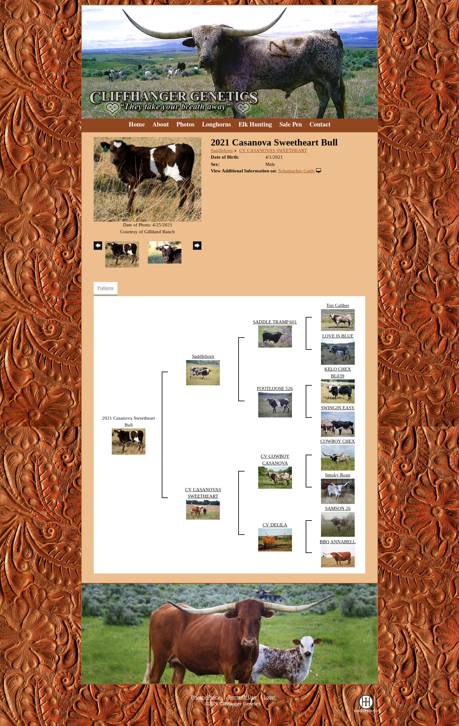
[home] (229, 59)
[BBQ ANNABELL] (338, 555)
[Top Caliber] (338, 319)
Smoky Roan (337, 474)
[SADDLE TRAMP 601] (275, 335)
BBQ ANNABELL (338, 541)
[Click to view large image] (147, 178)
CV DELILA (275, 524)
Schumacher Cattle (296, 170)
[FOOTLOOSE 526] (275, 404)
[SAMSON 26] (338, 523)
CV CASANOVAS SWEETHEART (273, 150)
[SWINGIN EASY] (338, 423)
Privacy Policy (205, 697)
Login (269, 697)
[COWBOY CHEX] (338, 457)
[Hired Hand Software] (366, 704)
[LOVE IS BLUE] (338, 351)
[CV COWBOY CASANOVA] (275, 477)
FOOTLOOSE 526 (275, 388)
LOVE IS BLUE (337, 335)
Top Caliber (337, 305)
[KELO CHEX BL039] (338, 390)
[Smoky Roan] (338, 490)
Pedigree (105, 288)
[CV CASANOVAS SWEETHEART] (203, 509)
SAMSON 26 (338, 508)
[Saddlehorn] (203, 372)
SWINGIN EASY (338, 407)
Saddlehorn (222, 150)
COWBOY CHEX (337, 441)
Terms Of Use (242, 697)
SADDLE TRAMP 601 (275, 321)
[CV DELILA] (275, 539)
